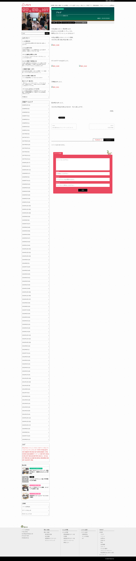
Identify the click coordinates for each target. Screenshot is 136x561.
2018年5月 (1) (25, 123)
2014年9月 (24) (26, 259)
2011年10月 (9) (26, 385)
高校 (32, 460)
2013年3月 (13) (26, 324)
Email (57, 177)
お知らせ (102, 540)
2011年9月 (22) (26, 389)
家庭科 (42, 452)
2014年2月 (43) (26, 285)
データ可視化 (85, 536)
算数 (26, 458)
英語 (36, 458)
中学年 (39, 450)
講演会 (38, 458)
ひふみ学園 (65, 5)
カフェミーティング (49, 540)
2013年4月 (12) (26, 320)
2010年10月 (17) (26, 425)
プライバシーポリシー (105, 550)
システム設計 (72, 5)
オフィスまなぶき (26, 510)
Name (57, 171)
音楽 (26, 460)
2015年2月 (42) (26, 241)
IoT (82, 538)
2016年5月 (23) (26, 187)
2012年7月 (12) (26, 353)
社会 (47, 456)
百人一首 (43, 456)
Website (58, 182)
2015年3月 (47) (26, 238)
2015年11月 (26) (26, 209)
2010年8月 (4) (25, 432)
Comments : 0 (108, 140)
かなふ (78, 5)
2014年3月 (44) (26, 281)
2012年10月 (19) (26, 342)
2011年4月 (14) (26, 403)
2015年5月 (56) (26, 231)
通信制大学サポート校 (68, 538)
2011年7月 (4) (25, 392)
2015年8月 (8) (25, 220)
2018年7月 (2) (25, 116)
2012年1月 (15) (26, 374)
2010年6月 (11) (26, 439)
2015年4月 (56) (26, 234)
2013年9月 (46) (26, 303)
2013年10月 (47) (26, 299)
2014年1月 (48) (26, 288)
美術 (28, 458)
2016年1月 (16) (26, 202)
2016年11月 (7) (26, 166)
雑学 (23, 460)
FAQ (101, 542)
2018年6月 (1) (25, 119)
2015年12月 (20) (26, 205)
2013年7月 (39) (26, 310)
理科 (37, 456)
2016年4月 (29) (26, 191)
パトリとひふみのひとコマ (57, 8)
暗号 (44, 454)
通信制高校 (43, 458)
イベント (106, 5)
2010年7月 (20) (26, 436)
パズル (44, 448)
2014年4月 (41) (26, 277)
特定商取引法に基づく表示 (106, 552)
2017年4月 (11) (26, 148)
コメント (58, 157)
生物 (39, 456)
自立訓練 (32, 458)
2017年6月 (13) (26, 141)
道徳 (47, 458)
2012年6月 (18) (26, 356)
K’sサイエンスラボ (27, 514)
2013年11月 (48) (26, 295)
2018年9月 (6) (25, 108)
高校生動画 (96, 5)
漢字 (27, 456)
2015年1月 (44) (26, 245)
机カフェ (83, 5)
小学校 (46, 452)
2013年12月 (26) (26, 292)
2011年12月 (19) (26, 378)
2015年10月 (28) (26, 213)
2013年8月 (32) (26, 306)
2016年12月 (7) (26, 162)
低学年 (46, 450)
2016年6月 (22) (26, 184)
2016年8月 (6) (25, 177)
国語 (33, 452)
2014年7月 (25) (26, 267)
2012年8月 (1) (25, 349)
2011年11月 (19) (26, 382)
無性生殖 (31, 456)
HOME (52, 5)
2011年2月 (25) (26, 410)
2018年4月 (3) (25, 126)
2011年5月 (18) (26, 400)
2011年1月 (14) (26, 414)
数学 (42, 454)
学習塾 (64, 536)
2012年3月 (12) (26, 367)
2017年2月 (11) (26, 155)
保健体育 (27, 452)
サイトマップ (102, 554)
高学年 (29, 460)
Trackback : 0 (98, 140)
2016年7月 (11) (26, 180)
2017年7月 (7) (25, 137)
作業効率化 (84, 534)
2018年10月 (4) (26, 105)
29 (23, 448)
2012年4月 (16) (26, 364)
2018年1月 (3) (25, 130)
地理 (38, 452)
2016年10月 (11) (26, 169)
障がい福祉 (58, 5)
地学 (36, 452)
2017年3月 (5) (25, 151)
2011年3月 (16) (26, 407)
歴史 (25, 456)
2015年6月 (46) (26, 227)
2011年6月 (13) (26, 396)
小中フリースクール (68, 540)
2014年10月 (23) (26, 256)
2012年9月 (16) (26, 346)
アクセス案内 (103, 548)
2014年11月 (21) (26, 252)
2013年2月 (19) (26, 328)
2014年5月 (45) (26, 274)
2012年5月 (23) (26, 360)
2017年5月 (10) (26, 144)
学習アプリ (89, 5)
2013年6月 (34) (26, 313)
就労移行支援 (25, 454)
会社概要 (102, 544)
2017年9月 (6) (25, 134)
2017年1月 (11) (26, 159)
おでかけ (26, 448)
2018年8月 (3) (25, 112)
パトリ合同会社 (26, 506)
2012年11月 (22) (26, 338)
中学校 (42, 450)
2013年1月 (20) (26, 331)
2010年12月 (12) (26, 418)
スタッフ (102, 546)
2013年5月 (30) (26, 317)
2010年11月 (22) (26, 421)
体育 (23, 452)
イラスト (35, 448)
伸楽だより (65, 542)
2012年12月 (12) (26, 335)
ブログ (101, 5)
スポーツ (40, 448)
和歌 (31, 452)
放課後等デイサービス (34, 454)
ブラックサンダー (32, 450)
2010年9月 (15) (26, 428)
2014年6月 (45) (26, 270)
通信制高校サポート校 (68, 534)
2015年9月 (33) (26, 216)
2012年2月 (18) (26, 371)
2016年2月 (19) (26, 198)
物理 (34, 456)
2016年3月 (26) (26, 195)
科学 (23, 458)
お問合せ (112, 5)
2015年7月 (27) (26, 223)
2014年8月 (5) (25, 263)
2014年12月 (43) (26, 249)
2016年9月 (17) (26, 173)
